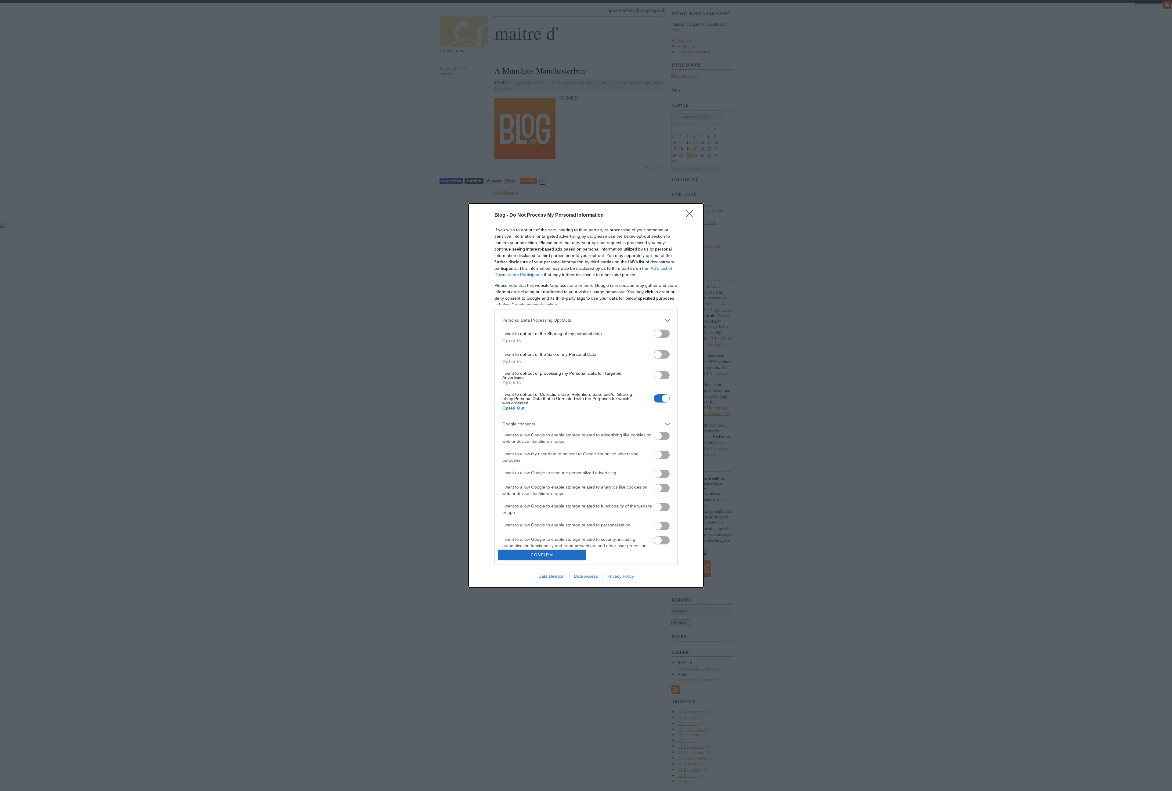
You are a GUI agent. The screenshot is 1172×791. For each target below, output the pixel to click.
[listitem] (586, 320)
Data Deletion (551, 576)
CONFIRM (542, 555)
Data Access (586, 576)
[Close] (691, 215)
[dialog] (586, 396)
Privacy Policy (620, 576)
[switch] (662, 334)
